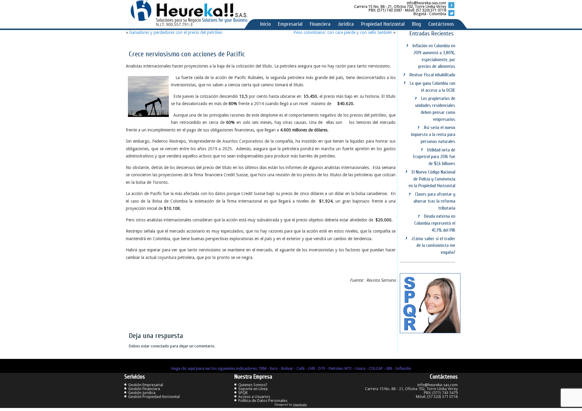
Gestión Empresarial (145, 385)
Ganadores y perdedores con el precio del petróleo (175, 32)
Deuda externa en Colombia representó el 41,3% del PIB (434, 223)
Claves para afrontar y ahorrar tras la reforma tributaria (434, 201)
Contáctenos (441, 24)
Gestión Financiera (144, 388)
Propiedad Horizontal (383, 24)
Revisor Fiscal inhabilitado (432, 75)
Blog (416, 24)
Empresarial (290, 24)
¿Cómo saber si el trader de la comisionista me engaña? (433, 245)
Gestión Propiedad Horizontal (154, 396)
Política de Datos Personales (262, 400)
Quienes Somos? (252, 385)
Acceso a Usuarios (254, 396)
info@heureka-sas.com (437, 385)
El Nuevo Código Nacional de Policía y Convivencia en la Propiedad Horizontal (432, 179)
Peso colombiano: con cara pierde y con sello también (342, 32)
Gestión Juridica (142, 392)
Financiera (320, 24)
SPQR (243, 392)
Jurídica (346, 24)
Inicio (265, 24)
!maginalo (300, 404)
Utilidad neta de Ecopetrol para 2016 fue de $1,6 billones (434, 157)
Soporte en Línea (253, 388)
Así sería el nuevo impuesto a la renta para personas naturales (433, 134)
